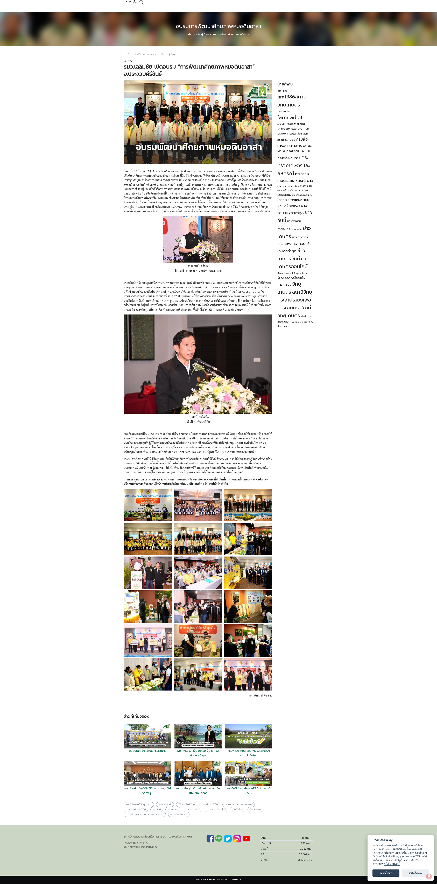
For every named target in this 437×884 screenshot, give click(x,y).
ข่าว (292, 190)
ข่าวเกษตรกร (300, 237)
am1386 (282, 91)
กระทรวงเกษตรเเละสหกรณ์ (238, 804)
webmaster (152, 54)
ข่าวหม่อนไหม (296, 229)
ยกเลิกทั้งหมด (415, 873)
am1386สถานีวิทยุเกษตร (139, 804)
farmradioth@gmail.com (143, 847)
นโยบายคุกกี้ (392, 864)
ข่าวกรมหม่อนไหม (304, 195)
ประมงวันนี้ (288, 273)
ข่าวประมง (295, 206)
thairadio (283, 128)
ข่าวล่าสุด (296, 213)
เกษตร (304, 321)
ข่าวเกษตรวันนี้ (192, 809)
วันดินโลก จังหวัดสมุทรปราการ (147, 751)
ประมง (280, 273)
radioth (281, 124)
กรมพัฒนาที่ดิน (210, 804)
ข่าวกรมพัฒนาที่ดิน (136, 809)
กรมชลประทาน (296, 129)
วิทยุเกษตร (255, 809)
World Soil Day (186, 804)
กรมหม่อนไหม (302, 151)
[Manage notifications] (429, 876)
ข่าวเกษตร (173, 809)
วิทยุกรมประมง (300, 273)
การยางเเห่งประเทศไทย (288, 186)
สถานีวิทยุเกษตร (178, 814)
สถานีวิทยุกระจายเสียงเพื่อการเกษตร (145, 814)
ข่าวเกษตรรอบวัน (291, 244)
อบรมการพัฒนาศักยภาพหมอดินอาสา (218, 26)
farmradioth (165, 804)
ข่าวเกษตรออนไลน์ (216, 809)
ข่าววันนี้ (157, 809)
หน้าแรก (191, 34)
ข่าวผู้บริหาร (203, 34)
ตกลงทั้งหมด (386, 873)
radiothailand (295, 124)
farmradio (283, 111)
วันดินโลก (238, 809)
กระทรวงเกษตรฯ (288, 158)
